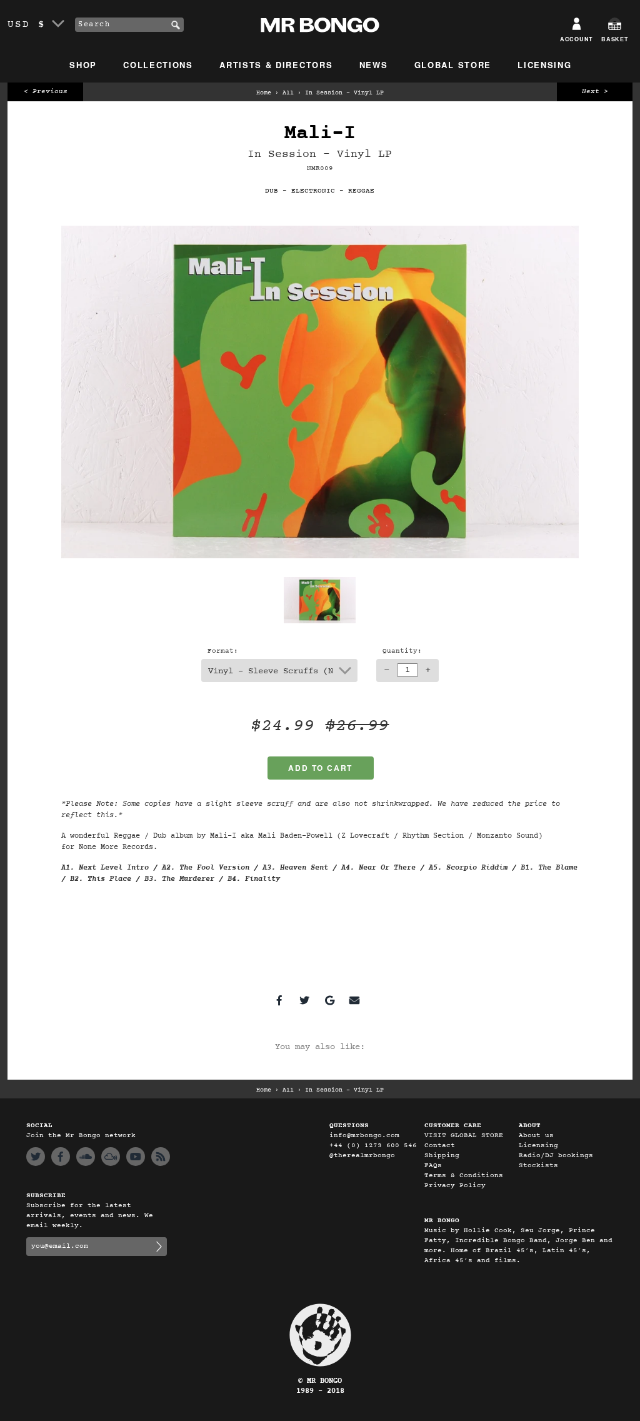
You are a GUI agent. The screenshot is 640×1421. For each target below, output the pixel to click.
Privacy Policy (455, 1185)
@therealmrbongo (362, 1155)
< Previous (46, 91)
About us (536, 1135)
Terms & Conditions (463, 1175)
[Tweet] (304, 1000)
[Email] (354, 1000)
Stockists (538, 1165)
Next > (595, 91)
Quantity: (402, 651)
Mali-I (320, 133)
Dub (271, 191)
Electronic (313, 191)
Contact (439, 1145)
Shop (83, 65)
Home (263, 93)
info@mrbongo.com (364, 1135)
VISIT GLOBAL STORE (463, 1135)
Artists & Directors (275, 65)
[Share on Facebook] (279, 1000)
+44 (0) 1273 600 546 (373, 1145)
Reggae (361, 191)
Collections (158, 65)
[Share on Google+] (329, 1000)
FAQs (433, 1165)
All (288, 93)
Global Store (452, 65)
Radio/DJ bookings (556, 1155)
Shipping (441, 1155)
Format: (223, 651)
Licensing (544, 65)
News (373, 65)
